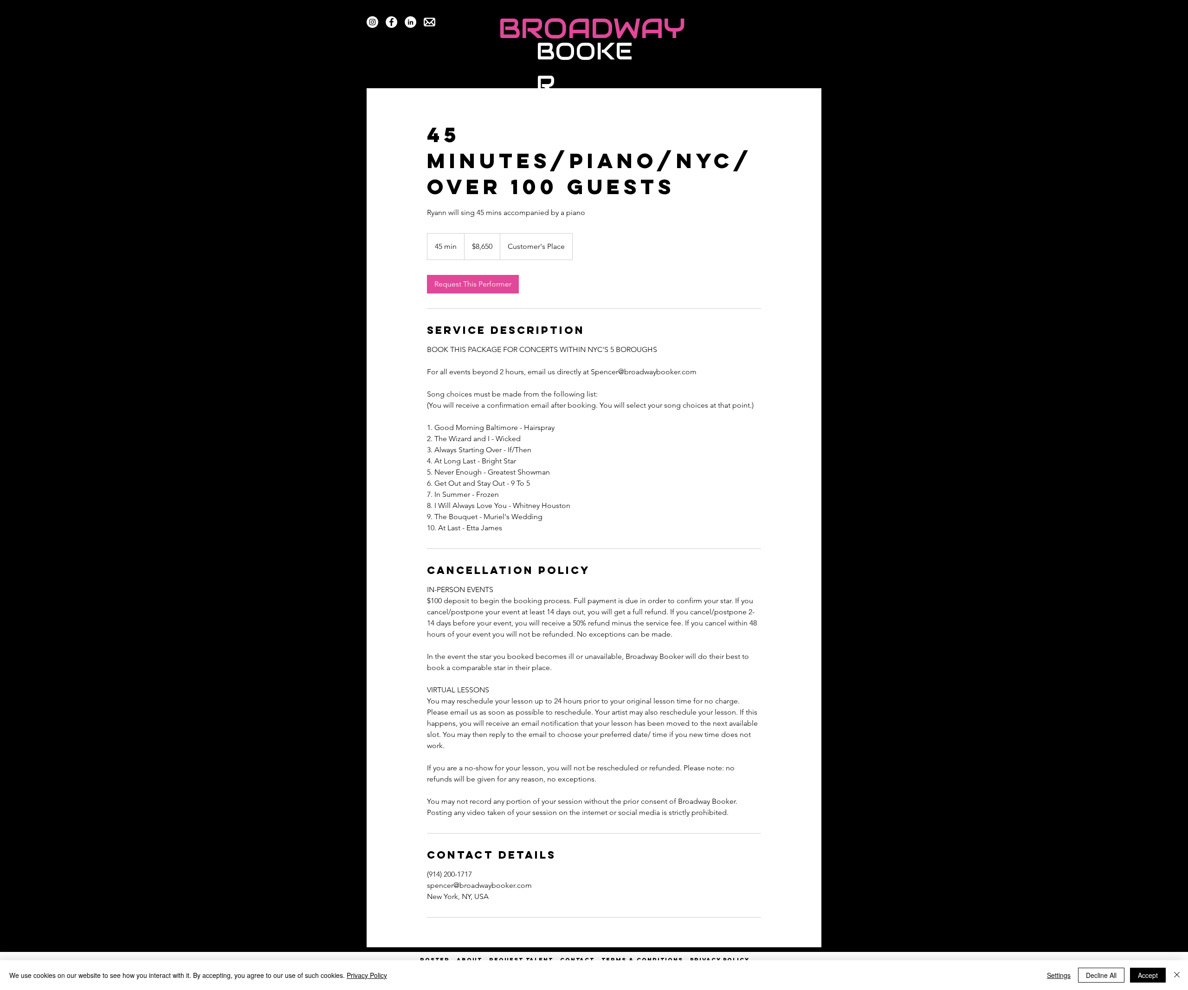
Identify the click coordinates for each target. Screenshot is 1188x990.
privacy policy (719, 960)
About (469, 960)
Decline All (1101, 975)
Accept (1148, 975)
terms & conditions (642, 960)
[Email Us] (429, 22)
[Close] (1176, 975)
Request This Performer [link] (472, 284)
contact (577, 960)
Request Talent (521, 960)
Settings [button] (1059, 975)
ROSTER (438, 960)
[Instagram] (372, 22)
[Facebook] (391, 22)
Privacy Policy (367, 975)
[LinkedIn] (410, 22)
